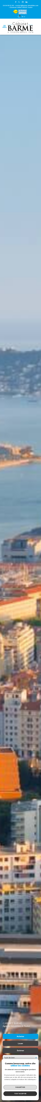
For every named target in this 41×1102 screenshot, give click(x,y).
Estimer (20, 1050)
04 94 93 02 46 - (9, 5)
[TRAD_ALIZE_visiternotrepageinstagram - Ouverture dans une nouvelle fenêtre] (23, 2)
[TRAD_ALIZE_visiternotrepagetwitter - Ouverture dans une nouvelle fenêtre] (19, 2)
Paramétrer (20, 1087)
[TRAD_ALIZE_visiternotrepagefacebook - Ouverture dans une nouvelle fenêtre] (15, 2)
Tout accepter (20, 1094)
